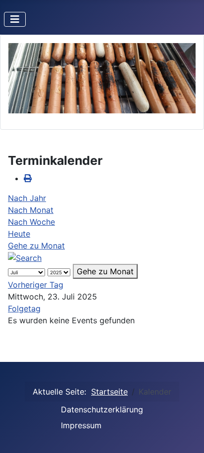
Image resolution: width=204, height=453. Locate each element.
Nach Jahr (27, 198)
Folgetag (24, 308)
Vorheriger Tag (35, 285)
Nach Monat (30, 210)
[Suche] (25, 257)
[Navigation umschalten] (15, 19)
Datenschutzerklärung (102, 409)
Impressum (81, 425)
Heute (19, 234)
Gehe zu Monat (36, 246)
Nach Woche (31, 222)
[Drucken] (28, 178)
